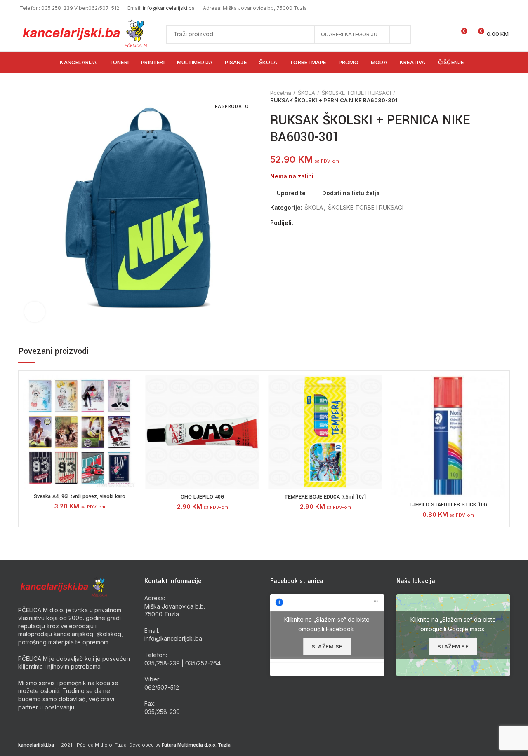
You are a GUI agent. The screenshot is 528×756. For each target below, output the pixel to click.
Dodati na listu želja (351, 193)
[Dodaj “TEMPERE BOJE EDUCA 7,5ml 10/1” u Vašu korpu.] (376, 407)
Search (400, 34)
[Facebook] (301, 223)
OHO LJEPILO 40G (202, 497)
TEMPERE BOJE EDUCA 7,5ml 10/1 (325, 497)
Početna (280, 92)
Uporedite (291, 193)
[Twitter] (311, 223)
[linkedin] (330, 223)
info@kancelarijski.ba (169, 8)
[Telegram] (339, 223)
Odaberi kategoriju (349, 34)
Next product (506, 96)
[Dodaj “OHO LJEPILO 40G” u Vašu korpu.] (253, 407)
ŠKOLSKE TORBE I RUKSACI (356, 92)
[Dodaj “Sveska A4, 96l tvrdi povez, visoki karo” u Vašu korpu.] (130, 407)
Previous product (489, 96)
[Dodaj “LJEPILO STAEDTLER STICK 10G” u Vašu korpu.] (499, 407)
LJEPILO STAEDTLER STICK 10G (448, 504)
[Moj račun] (431, 34)
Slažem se (327, 646)
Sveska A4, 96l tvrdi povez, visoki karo (79, 496)
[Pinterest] (320, 223)
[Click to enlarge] (34, 312)
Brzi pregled (130, 425)
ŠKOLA (306, 92)
